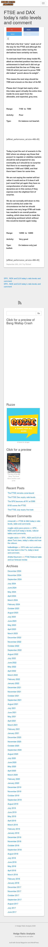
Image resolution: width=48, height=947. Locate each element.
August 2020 (13, 754)
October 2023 (13, 608)
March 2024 (13, 600)
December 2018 (14, 837)
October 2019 (13, 795)
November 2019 (14, 791)
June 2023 (12, 621)
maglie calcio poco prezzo (18, 528)
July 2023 (12, 616)
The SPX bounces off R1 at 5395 (21, 501)
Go (39, 313)
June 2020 (12, 762)
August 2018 (13, 853)
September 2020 (15, 749)
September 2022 (15, 650)
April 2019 (12, 820)
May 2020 (12, 766)
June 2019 (12, 812)
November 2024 (14, 575)
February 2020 (14, 779)
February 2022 (14, 679)
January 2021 (13, 733)
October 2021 (13, 695)
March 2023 (13, 633)
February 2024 (14, 604)
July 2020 (12, 758)
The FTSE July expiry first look (21, 509)
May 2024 (12, 591)
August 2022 (13, 654)
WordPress (35, 942)
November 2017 (14, 891)
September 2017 (15, 899)
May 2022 (12, 666)
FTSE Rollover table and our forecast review (25, 558)
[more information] (8, 38)
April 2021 (12, 720)
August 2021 (13, 704)
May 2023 (12, 625)
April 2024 (12, 596)
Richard (28, 264)
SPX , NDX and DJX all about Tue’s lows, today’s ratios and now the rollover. (24, 540)
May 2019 (12, 816)
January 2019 (13, 833)
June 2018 (12, 862)
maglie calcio (13, 537)
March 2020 (13, 774)
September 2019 (15, 799)
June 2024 (12, 587)
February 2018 (14, 878)
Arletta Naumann (15, 556)
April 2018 (12, 870)
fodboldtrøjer (13, 547)
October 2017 (13, 895)
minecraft (11, 521)
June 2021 (12, 712)
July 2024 (12, 583)
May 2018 (12, 866)
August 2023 (13, 612)
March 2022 (13, 675)
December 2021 (14, 687)
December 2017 (14, 887)
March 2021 (13, 724)
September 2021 (15, 700)
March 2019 (13, 824)
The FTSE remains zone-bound (21, 493)
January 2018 (13, 882)
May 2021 (12, 716)
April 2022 (12, 670)
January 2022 (13, 683)
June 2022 (12, 662)
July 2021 (12, 708)
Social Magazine (22, 942)
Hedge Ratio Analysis (24, 933)
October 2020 (13, 745)
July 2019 (12, 808)
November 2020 (14, 741)
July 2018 (12, 858)
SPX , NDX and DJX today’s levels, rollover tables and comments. (23, 531)
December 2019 (14, 787)
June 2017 (12, 912)
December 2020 (14, 737)
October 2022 (13, 645)
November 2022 (14, 641)
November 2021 (14, 691)
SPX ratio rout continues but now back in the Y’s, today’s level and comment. (24, 550)
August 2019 (13, 803)
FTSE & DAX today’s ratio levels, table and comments (24, 522)
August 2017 (13, 903)
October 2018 (13, 845)
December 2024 (14, 571)
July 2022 (12, 658)
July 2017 (12, 907)
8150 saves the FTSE (17, 505)
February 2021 (14, 729)
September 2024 (15, 579)
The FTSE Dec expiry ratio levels (21, 497)
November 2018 (14, 841)
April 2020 (12, 770)
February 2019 (14, 828)
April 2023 (12, 629)
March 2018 (13, 874)
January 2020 (13, 783)
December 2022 (14, 637)
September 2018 (15, 849)
